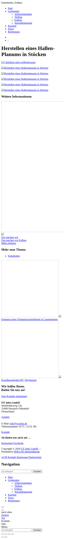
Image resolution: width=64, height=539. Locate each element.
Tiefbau (18, 17)
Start (10, 8)
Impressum (23, 457)
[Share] (6, 534)
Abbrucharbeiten (23, 14)
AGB (4, 457)
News (11, 28)
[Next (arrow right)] (6, 537)
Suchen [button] (37, 471)
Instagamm (7, 443)
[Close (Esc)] (2, 534)
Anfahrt (5, 417)
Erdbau (18, 20)
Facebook (18, 443)
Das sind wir (17, 62)
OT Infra (6, 62)
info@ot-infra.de (18, 423)
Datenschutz (35, 457)
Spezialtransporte (23, 23)
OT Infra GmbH (30, 448)
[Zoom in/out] (12, 534)
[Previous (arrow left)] (2, 537)
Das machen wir (9, 237)
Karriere (12, 26)
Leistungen (13, 11)
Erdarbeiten (14, 256)
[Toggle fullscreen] (9, 534)
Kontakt (5, 432)
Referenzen (14, 31)
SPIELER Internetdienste (26, 451)
